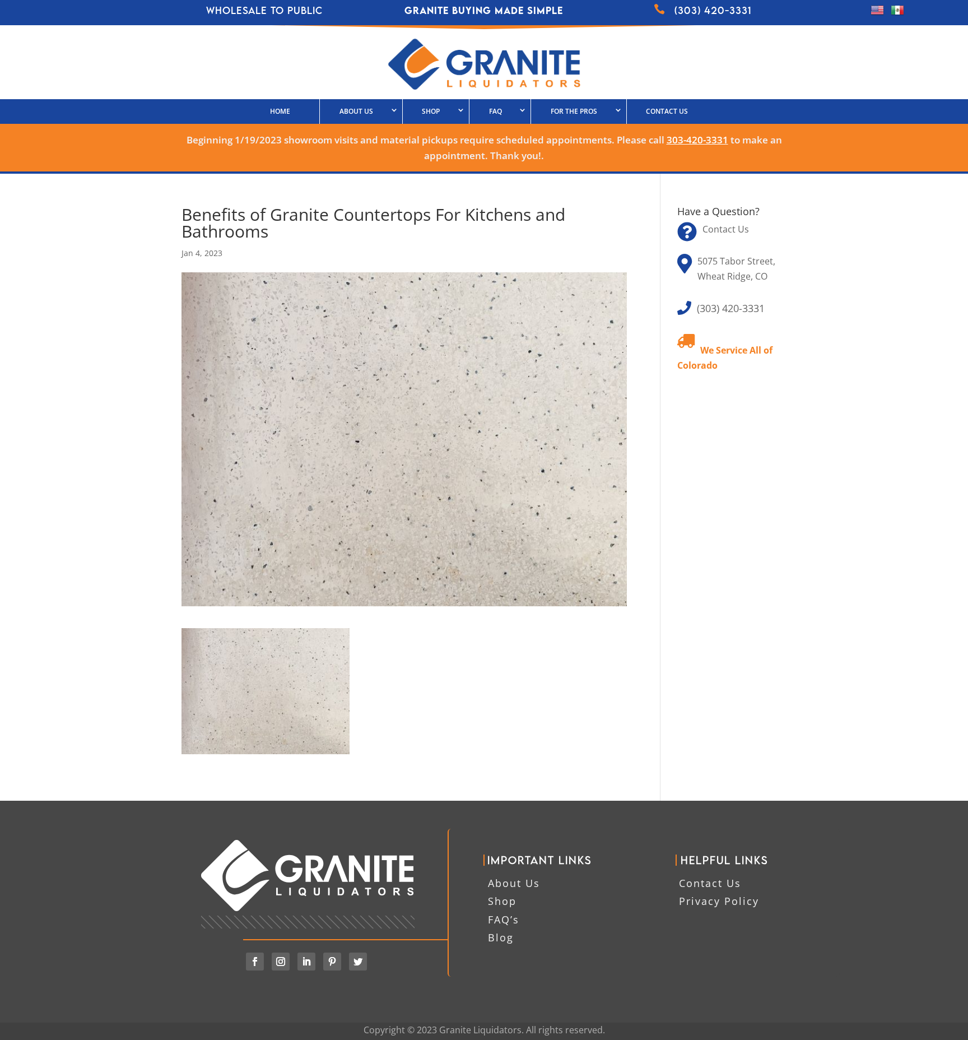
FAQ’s (503, 919)
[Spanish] (897, 13)
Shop (502, 901)
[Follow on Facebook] (255, 962)
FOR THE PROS (574, 111)
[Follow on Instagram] (281, 962)
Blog (501, 937)
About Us (356, 111)
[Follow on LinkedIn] (306, 962)
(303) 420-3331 (731, 308)
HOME (280, 111)
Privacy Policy (719, 901)
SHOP (431, 111)
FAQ (495, 111)
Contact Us (667, 111)
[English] (877, 13)
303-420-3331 (697, 139)
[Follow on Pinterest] (332, 962)
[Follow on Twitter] (358, 962)
